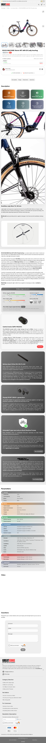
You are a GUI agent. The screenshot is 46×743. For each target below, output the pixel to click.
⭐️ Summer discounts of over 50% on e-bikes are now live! (14, 1)
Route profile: (33, 298)
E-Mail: (9, 628)
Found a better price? (10, 69)
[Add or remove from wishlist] (40, 69)
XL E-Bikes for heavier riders (9, 686)
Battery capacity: (7, 293)
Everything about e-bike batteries (10, 708)
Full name (10, 623)
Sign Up (19, 719)
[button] (43, 11)
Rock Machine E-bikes (37, 479)
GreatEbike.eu (39, 668)
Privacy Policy (34, 739)
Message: (10, 634)
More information (38, 451)
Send (23, 649)
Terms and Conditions (12, 739)
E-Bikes (8, 8)
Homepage (3, 8)
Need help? (8, 68)
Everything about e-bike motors (10, 710)
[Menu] (44, 4)
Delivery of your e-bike (8, 706)
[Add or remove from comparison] (42, 69)
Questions (32, 79)
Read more (40, 346)
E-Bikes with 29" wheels (8, 689)
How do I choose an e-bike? (9, 695)
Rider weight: (6, 298)
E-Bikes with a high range (8, 682)
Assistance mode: (34, 293)
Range (19, 79)
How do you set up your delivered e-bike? (12, 697)
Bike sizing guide (6, 699)
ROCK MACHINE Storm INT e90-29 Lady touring (28, 8)
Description (14, 79)
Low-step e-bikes (14, 8)
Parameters (25, 79)
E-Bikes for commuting (8, 684)
